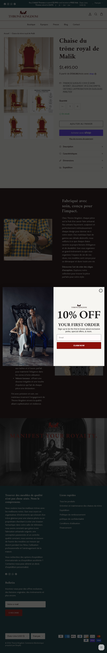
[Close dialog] (100, 290)
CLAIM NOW (79, 345)
